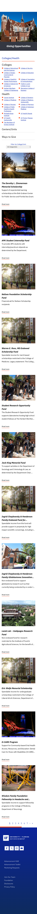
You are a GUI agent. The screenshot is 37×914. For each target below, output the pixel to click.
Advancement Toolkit (12, 864)
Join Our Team (9, 877)
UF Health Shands (26, 113)
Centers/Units (9, 129)
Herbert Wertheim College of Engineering (11, 89)
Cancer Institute (9, 97)
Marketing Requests (12, 868)
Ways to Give (9, 136)
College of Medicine (10, 100)
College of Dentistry (27, 97)
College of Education (27, 73)
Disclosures (8, 883)
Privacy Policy (9, 887)
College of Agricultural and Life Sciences (11, 69)
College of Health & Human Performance (10, 80)
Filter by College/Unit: (18, 144)
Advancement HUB (11, 861)
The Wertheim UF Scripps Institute (9, 123)
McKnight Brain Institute (8, 114)
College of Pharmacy (27, 104)
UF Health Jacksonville (8, 119)
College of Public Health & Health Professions (9, 109)
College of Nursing (10, 104)
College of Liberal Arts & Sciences (11, 85)
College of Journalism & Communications (28, 80)
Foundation (8, 880)
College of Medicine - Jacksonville (27, 101)
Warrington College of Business (27, 89)
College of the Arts (27, 68)
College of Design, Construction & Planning (9, 75)
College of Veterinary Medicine (27, 108)
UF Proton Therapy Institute (27, 119)
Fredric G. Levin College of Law (25, 85)
